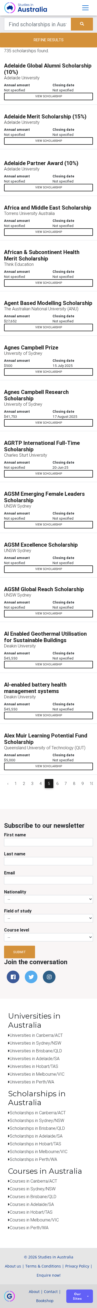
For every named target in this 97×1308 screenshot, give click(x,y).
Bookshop (45, 1300)
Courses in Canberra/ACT (33, 1181)
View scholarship (48, 96)
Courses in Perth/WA (29, 1227)
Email (9, 872)
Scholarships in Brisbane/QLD (37, 1128)
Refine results (49, 39)
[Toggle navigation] (85, 8)
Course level (16, 930)
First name (15, 834)
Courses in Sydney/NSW (33, 1188)
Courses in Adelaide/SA (32, 1204)
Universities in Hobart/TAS (34, 1066)
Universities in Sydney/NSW (35, 1043)
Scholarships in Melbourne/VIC (38, 1151)
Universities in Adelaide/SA (35, 1058)
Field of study (18, 911)
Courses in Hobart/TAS (31, 1212)
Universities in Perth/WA (32, 1082)
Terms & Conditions (43, 1266)
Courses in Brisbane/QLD (33, 1196)
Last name (14, 853)
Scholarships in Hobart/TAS (35, 1143)
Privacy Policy (77, 1266)
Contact (51, 1291)
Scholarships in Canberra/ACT (38, 1112)
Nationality (15, 892)
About (34, 1291)
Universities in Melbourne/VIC (37, 1074)
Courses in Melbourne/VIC (34, 1220)
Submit (19, 952)
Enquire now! (49, 1275)
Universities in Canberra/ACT (36, 1035)
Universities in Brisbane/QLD (36, 1050)
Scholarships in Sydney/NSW (37, 1120)
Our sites (77, 1296)
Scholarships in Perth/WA (33, 1159)
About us (13, 1266)
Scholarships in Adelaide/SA (36, 1136)
